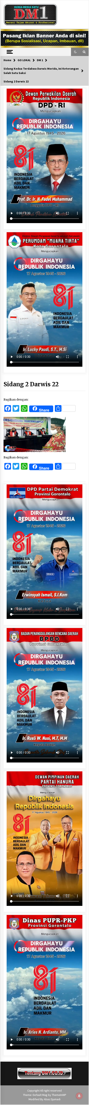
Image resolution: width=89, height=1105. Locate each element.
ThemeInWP (59, 1095)
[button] (75, 52)
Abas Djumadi (52, 1099)
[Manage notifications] (79, 1096)
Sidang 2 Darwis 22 (31, 384)
